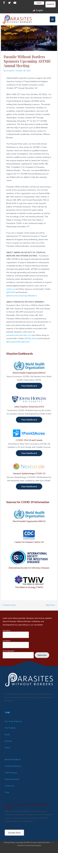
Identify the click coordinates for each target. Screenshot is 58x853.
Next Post (51, 605)
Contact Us (9, 786)
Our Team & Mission (13, 721)
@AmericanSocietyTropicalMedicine (21, 295)
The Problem (10, 728)
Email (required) (8, 651)
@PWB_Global (31, 338)
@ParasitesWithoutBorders (18, 342)
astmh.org (10, 289)
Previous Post (8, 605)
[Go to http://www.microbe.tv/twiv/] (29, 582)
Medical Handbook (13, 759)
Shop (7, 792)
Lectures (8, 741)
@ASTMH (10, 292)
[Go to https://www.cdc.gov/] (29, 536)
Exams (7, 747)
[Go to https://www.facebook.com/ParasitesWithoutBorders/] (4, 3)
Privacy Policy (9, 842)
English (39, 10)
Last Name (6, 641)
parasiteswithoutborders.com (18, 335)
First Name (6, 630)
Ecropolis (37, 845)
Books (7, 734)
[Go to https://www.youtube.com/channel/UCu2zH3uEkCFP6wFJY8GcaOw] (14, 3)
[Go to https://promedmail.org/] (29, 559)
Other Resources (12, 779)
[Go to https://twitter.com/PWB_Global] (9, 3)
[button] (29, 386)
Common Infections (13, 766)
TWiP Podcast (11, 772)
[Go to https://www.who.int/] (29, 516)
